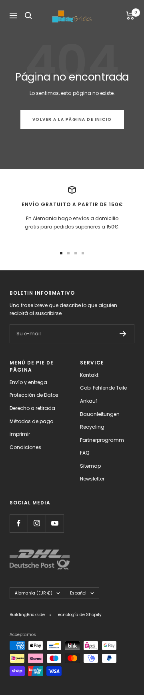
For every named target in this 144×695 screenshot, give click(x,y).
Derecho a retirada (32, 408)
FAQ (84, 452)
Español (78, 593)
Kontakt (89, 375)
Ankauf (88, 401)
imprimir (20, 434)
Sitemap (90, 466)
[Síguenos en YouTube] (55, 523)
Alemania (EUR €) (33, 593)
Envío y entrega (28, 382)
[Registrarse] (123, 334)
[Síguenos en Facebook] (19, 523)
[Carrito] (130, 16)
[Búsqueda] (28, 15)
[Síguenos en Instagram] (37, 523)
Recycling (92, 426)
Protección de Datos (34, 395)
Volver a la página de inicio (72, 119)
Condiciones (25, 447)
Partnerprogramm (102, 440)
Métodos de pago (31, 421)
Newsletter (92, 478)
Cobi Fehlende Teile (103, 387)
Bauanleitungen (100, 414)
